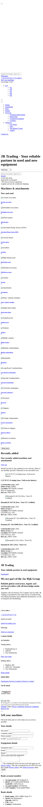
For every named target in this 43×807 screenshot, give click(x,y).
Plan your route (6, 656)
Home (7, 105)
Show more (5, 448)
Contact (31, 681)
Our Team (13, 124)
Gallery (12, 130)
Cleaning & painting (17, 119)
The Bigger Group (16, 128)
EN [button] (6, 86)
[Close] (2, 3)
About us (8, 122)
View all (4, 465)
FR (11, 95)
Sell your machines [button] (7, 80)
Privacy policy (14, 767)
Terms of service (28, 767)
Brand (3, 750)
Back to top (5, 708)
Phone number (6, 736)
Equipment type (7, 748)
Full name (5, 731)
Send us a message (7, 632)
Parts (7, 109)
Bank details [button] (5, 673)
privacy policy (6, 765)
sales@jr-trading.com (8, 623)
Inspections (14, 117)
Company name (7, 733)
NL (11, 88)
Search (3, 176)
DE (11, 93)
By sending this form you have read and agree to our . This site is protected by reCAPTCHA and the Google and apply (21, 765)
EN (11, 90)
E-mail (3, 739)
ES (11, 92)
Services (8, 113)
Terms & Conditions (32, 707)
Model (3, 753)
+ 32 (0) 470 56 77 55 (8, 615)
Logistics (13, 121)
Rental (7, 111)
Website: (4, 707)
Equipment (9, 107)
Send (3, 769)
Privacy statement (18, 707)
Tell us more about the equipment (12, 755)
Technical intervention (17, 115)
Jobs (11, 126)
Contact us (4, 134)
